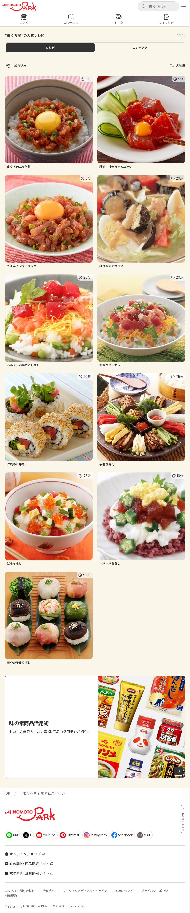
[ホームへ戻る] (19, 6)
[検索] (144, 7)
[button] (158, 6)
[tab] (139, 47)
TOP (6, 793)
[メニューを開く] (183, 6)
